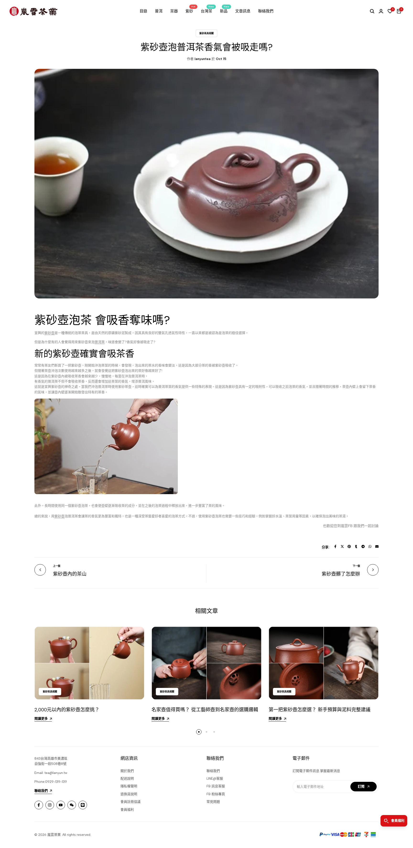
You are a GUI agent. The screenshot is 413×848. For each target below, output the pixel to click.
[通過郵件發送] (377, 546)
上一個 (56, 565)
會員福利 (127, 810)
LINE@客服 (214, 779)
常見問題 (213, 802)
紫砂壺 (49, 333)
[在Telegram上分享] (363, 546)
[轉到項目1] (198, 732)
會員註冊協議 (130, 802)
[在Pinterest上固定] (349, 546)
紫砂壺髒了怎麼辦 (341, 574)
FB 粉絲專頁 (215, 794)
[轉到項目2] (206, 732)
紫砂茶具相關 (206, 33)
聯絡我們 (213, 771)
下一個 (356, 565)
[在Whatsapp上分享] (370, 546)
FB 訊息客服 (215, 786)
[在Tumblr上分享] (356, 546)
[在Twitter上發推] (342, 546)
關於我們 (127, 771)
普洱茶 (100, 342)
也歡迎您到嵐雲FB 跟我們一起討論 (351, 525)
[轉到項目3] (214, 732)
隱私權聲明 (128, 786)
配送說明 (127, 779)
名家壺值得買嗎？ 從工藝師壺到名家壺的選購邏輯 (205, 710)
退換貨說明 (128, 794)
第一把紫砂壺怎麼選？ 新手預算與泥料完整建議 (319, 710)
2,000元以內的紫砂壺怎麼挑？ (66, 710)
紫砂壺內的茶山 (70, 574)
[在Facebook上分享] (335, 546)
